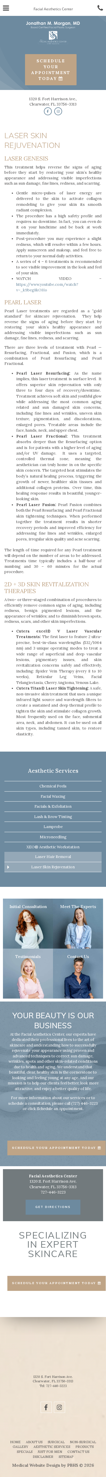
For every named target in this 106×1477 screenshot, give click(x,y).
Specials (24, 1452)
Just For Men (50, 1452)
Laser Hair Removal (53, 856)
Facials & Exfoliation (53, 806)
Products (84, 1447)
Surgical (56, 1442)
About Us (34, 1442)
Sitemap (66, 1457)
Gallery (20, 1447)
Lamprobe (53, 826)
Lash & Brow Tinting (53, 816)
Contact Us (78, 1452)
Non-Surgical (83, 1442)
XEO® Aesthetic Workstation (53, 847)
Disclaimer (43, 1457)
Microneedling (53, 837)
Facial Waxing (53, 796)
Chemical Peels (53, 786)
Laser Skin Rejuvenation (53, 866)
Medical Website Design (36, 1465)
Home (15, 1442)
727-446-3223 (56, 1386)
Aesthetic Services (53, 770)
